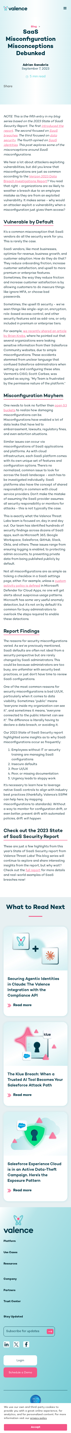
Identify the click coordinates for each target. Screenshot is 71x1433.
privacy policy (38, 1418)
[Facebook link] (26, 1344)
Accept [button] (35, 1427)
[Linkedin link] (6, 1344)
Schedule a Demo (20, 1372)
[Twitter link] (16, 1344)
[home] (31, 8)
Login (20, 1360)
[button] (63, 8)
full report (33, 870)
